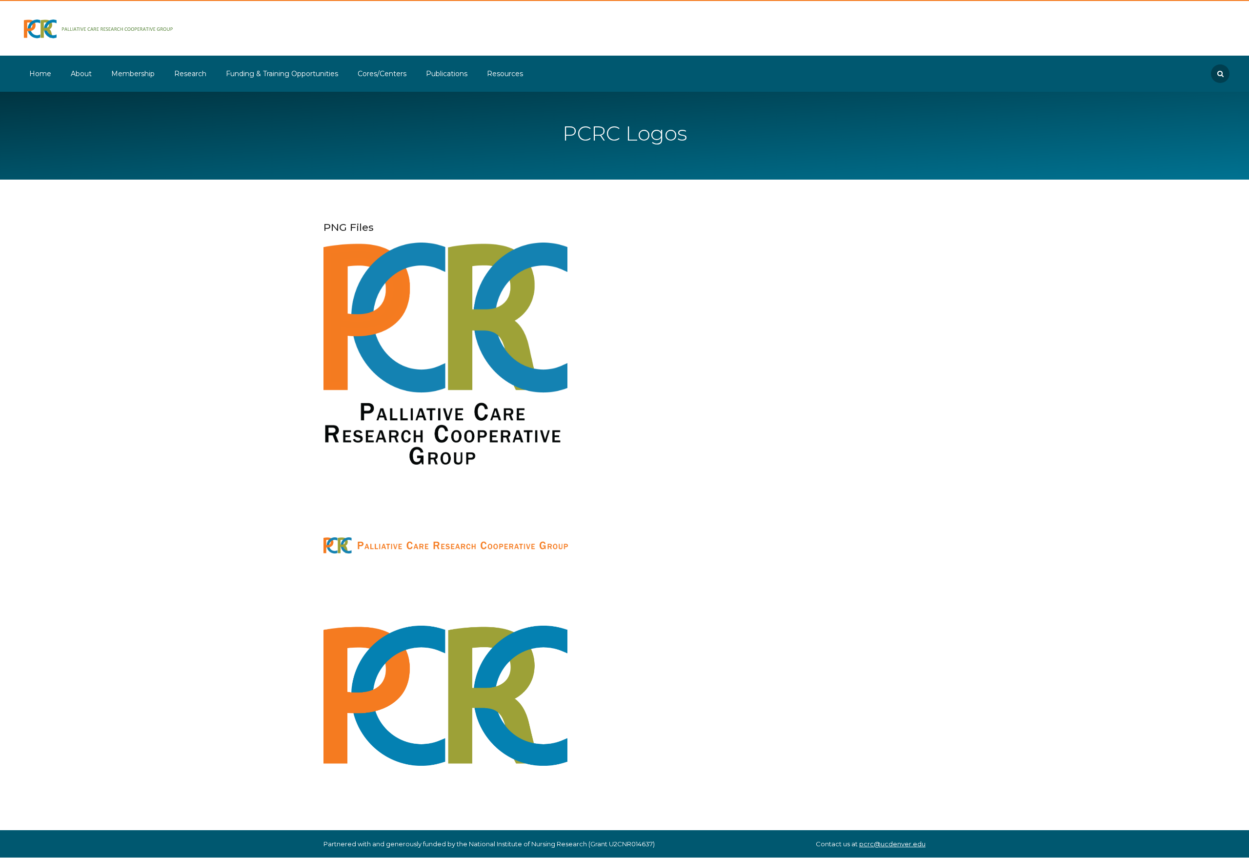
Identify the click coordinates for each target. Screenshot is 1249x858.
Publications (446, 73)
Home (40, 73)
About (81, 73)
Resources (505, 73)
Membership (133, 73)
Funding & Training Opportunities (282, 73)
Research (190, 73)
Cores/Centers (382, 73)
